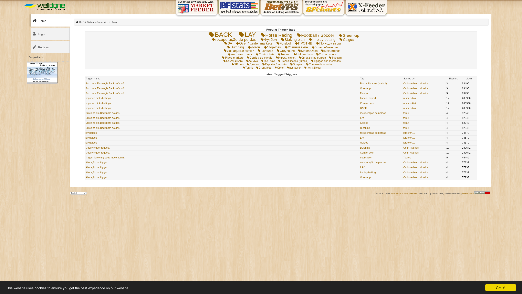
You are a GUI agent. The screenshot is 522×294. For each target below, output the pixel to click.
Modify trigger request (97, 147)
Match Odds (309, 50)
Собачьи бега (234, 60)
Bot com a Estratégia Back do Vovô (104, 83)
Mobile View (467, 194)
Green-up (351, 35)
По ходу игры (330, 43)
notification (295, 67)
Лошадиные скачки (240, 50)
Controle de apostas (320, 64)
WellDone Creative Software (404, 194)
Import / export (286, 57)
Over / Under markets (255, 43)
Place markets (234, 57)
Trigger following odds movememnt (104, 157)
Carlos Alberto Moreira (415, 83)
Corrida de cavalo (261, 57)
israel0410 (409, 132)
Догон (255, 47)
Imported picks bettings (98, 98)
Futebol (285, 43)
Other (280, 67)
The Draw (269, 60)
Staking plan (294, 40)
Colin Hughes (411, 147)
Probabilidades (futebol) (294, 60)
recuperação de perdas (235, 39)
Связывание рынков (313, 57)
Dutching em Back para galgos (102, 113)
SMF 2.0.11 (424, 194)
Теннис (285, 54)
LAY (250, 34)
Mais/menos (332, 50)
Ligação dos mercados (327, 60)
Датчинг (254, 64)
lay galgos (91, 132)
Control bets (266, 54)
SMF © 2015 (437, 194)
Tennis (249, 67)
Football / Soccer (317, 35)
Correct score (327, 54)
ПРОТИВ (305, 43)
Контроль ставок (241, 54)
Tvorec (407, 157)
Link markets (304, 54)
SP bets (239, 64)
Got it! (500, 287)
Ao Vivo (253, 60)
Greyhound (287, 50)
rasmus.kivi (409, 98)
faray (406, 113)
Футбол (270, 40)
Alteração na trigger (96, 162)
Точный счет (314, 67)
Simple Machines (452, 194)
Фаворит (337, 57)
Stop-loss (274, 47)
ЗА (230, 43)
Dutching (237, 47)
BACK (223, 34)
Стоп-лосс (265, 67)
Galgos (348, 40)
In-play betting (323, 40)
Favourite (267, 50)
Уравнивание (298, 47)
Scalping (298, 64)
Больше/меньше (326, 47)
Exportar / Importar (276, 64)
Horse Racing (278, 35)
